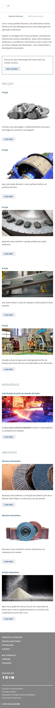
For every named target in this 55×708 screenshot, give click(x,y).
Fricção (5, 92)
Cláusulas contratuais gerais (12, 688)
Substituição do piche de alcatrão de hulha (21, 393)
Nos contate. (12, 69)
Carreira (6, 659)
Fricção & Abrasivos (10, 572)
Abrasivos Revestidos (11, 461)
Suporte (6, 649)
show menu (4, 6)
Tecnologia (7, 645)
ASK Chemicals (41, 6)
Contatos (7, 663)
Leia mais (8, 139)
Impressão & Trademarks (11, 698)
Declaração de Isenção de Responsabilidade (18, 695)
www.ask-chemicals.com (3, 16)
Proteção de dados (9, 692)
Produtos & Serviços (12, 637)
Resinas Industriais (16, 16)
